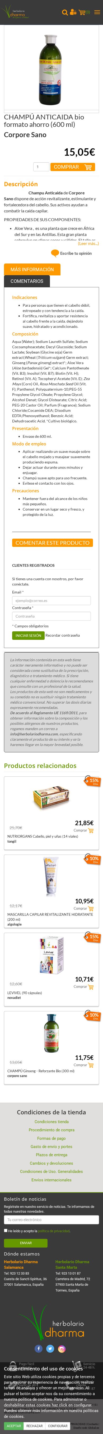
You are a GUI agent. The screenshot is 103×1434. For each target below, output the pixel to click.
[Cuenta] (73, 12)
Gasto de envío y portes (51, 1146)
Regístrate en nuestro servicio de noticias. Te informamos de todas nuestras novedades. (49, 1209)
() (87, 12)
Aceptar (14, 1426)
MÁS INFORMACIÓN (32, 269)
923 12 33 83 (19, 1273)
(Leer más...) (87, 243)
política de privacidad (53, 1231)
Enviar (26, 1243)
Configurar (57, 1426)
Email (18, 592)
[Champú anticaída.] (51, 72)
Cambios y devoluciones (51, 1163)
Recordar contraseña (62, 635)
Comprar (67, 167)
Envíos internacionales (51, 1180)
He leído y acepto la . (38, 1231)
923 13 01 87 (71, 1273)
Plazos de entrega (51, 1154)
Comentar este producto (53, 542)
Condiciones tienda (52, 1121)
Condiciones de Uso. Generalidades (51, 1171)
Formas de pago (51, 1138)
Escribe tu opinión (75, 253)
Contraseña (23, 607)
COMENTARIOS (27, 281)
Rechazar (34, 1426)
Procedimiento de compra (51, 1130)
